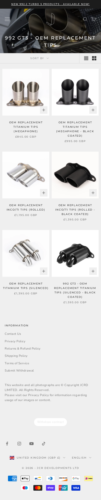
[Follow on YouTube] (31, 443)
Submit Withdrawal (19, 371)
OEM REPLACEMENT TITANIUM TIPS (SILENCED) (25, 286)
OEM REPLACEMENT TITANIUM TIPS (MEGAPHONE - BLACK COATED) (75, 129)
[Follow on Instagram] (19, 443)
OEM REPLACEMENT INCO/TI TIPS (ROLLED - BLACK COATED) (75, 210)
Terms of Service (17, 363)
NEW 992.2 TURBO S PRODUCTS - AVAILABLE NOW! (50, 4)
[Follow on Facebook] (7, 443)
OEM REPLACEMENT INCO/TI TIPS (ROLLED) (26, 207)
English (79, 457)
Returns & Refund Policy (23, 349)
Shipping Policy (16, 356)
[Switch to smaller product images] (94, 58)
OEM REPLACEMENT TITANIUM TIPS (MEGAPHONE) (26, 127)
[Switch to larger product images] (86, 58)
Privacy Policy (15, 341)
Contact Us (13, 334)
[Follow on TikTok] (43, 443)
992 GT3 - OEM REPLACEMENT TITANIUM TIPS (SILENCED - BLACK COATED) (75, 290)
